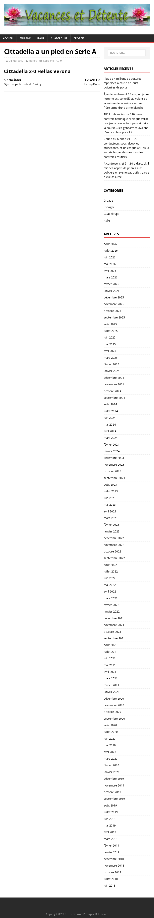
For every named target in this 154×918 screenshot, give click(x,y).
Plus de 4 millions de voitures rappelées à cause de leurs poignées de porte (122, 83)
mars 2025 (111, 358)
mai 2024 (110, 424)
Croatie (79, 38)
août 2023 (110, 484)
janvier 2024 (112, 451)
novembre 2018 (114, 865)
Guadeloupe (59, 38)
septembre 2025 (114, 317)
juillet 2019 (111, 812)
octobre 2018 (112, 872)
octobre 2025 (112, 311)
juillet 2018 (111, 879)
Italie (41, 38)
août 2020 (110, 725)
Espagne (25, 38)
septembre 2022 (114, 558)
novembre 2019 (114, 785)
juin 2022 (110, 578)
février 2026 (111, 284)
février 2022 (111, 605)
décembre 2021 (114, 618)
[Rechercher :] (127, 52)
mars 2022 (111, 598)
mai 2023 (110, 504)
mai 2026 (110, 264)
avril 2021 (110, 672)
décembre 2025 (114, 297)
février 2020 (111, 765)
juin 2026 (110, 257)
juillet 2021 (111, 652)
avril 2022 (110, 591)
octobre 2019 (112, 792)
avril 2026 (110, 271)
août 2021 (110, 645)
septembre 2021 (114, 638)
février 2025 (111, 364)
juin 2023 (110, 498)
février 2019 (111, 845)
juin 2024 (110, 418)
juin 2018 (110, 885)
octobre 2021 (112, 632)
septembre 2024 (114, 398)
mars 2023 (111, 518)
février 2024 (111, 444)
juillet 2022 (111, 571)
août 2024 (110, 404)
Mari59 (33, 60)
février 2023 (111, 524)
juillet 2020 (111, 732)
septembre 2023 (114, 478)
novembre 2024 (114, 384)
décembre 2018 (114, 859)
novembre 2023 (114, 464)
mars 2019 (111, 839)
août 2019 (110, 805)
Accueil (8, 38)
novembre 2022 (114, 545)
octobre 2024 (112, 391)
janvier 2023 (112, 531)
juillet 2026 (111, 250)
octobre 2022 (112, 551)
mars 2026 (111, 277)
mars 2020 (111, 758)
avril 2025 (110, 351)
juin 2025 (110, 337)
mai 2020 (110, 745)
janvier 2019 (112, 852)
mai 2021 (110, 665)
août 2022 (110, 565)
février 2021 (111, 685)
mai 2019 (110, 825)
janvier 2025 (112, 371)
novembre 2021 (114, 625)
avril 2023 (110, 511)
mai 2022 (110, 585)
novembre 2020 (114, 705)
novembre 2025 (114, 304)
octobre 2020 (112, 712)
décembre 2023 (114, 458)
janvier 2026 (112, 291)
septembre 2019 (114, 798)
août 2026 (110, 244)
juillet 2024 (111, 411)
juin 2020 (110, 738)
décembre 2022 (114, 538)
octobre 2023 (112, 471)
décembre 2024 (114, 378)
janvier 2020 (112, 772)
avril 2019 (110, 832)
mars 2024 (111, 438)
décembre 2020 (114, 698)
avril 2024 (110, 431)
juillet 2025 (111, 331)
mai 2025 (110, 344)
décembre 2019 (114, 778)
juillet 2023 (111, 491)
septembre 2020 (114, 718)
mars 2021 (111, 678)
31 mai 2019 (16, 60)
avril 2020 (110, 752)
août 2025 (110, 324)
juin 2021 (110, 658)
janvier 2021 (112, 692)
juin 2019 (110, 819)
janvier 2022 (112, 611)
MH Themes (101, 914)
